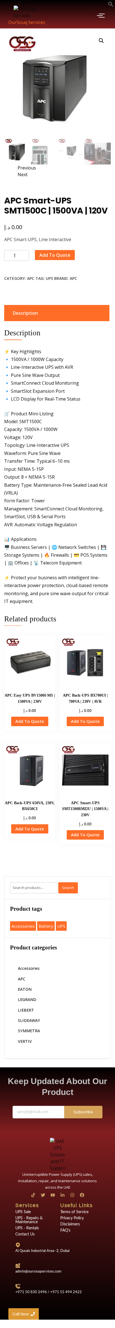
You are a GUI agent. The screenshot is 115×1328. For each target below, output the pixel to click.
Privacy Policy (72, 1218)
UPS (49, 278)
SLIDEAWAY (29, 1020)
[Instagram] (72, 1195)
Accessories (23, 926)
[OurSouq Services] (27, 12)
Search (68, 887)
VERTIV (25, 1041)
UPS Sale (23, 1212)
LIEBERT (26, 1010)
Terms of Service (74, 1212)
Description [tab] (25, 313)
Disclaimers (70, 1224)
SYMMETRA (29, 1030)
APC (30, 278)
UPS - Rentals (27, 1228)
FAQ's (65, 1230)
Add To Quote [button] (29, 721)
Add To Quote (54, 255)
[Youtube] (53, 1195)
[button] (111, 5)
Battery (46, 926)
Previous (27, 168)
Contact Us (25, 1234)
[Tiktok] (33, 1195)
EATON (25, 989)
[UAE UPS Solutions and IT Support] (57, 1154)
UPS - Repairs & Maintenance (29, 1220)
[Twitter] (43, 1195)
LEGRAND (27, 999)
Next (23, 174)
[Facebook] (82, 1195)
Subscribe (83, 1112)
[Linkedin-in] (62, 1195)
